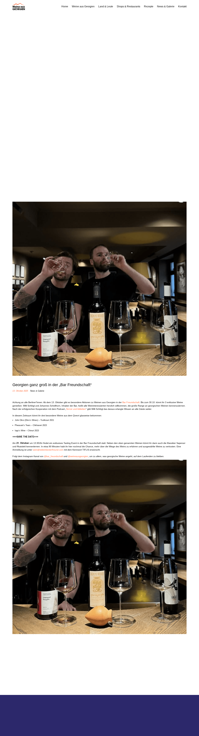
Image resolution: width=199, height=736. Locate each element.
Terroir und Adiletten (76, 409)
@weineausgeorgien (78, 456)
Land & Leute (105, 6)
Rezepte (148, 6)
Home (64, 6)
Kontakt (182, 6)
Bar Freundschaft (130, 402)
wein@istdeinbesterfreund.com (48, 450)
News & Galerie (165, 6)
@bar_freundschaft (53, 456)
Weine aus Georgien (83, 6)
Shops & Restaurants (128, 6)
